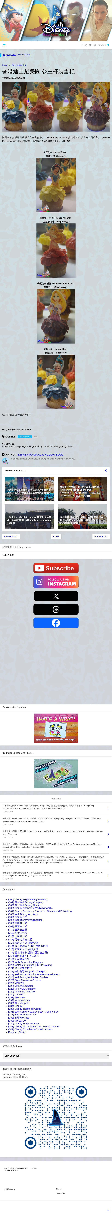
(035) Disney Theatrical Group (24, 1008)
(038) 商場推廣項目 (18, 1017)
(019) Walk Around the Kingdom (25, 962)
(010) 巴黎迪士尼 (17, 929)
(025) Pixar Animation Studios (24, 980)
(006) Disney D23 (17, 917)
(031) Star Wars (16, 997)
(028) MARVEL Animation (22, 988)
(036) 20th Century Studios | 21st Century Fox (33, 1011)
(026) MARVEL (16, 983)
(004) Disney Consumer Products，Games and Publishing (40, 911)
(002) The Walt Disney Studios (24, 905)
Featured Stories (17, 1032)
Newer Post (11, 536)
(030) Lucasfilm (16, 994)
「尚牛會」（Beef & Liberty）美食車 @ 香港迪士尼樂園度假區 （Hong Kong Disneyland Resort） (29, 520)
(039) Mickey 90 (17, 1020)
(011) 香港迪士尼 (19, 65)
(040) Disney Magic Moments (24, 1023)
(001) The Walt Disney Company (26, 902)
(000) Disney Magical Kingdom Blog (27, 899)
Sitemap (59, 1189)
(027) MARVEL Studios (20, 986)
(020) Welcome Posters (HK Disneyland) (30, 965)
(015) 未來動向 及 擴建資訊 (23, 949)
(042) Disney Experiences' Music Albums (30, 1029)
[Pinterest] (95, 45)
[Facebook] (82, 45)
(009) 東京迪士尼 (17, 926)
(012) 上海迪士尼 (17, 936)
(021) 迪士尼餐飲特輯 (20, 968)
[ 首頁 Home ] (10, 1189)
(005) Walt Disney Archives (23, 914)
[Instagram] (86, 45)
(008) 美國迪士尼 (17, 923)
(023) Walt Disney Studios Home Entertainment (34, 974)
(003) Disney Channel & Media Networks (30, 908)
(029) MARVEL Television (22, 991)
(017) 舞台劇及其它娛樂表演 (23, 955)
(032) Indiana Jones (19, 1000)
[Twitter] (90, 45)
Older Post (101, 536)
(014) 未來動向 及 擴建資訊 (23, 942)
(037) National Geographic (22, 1014)
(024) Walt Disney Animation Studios (28, 977)
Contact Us (60, 1194)
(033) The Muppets (18, 1003)
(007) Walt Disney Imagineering (25, 920)
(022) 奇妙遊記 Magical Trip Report (27, 971)
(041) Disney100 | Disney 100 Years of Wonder (33, 1026)
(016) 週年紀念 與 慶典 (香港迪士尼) (28, 952)
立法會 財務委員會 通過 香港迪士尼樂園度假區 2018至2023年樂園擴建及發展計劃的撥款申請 (28, 493)
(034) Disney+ (16, 1006)
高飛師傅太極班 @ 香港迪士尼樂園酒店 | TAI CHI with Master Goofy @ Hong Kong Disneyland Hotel (81, 520)
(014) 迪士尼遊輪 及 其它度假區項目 (28, 946)
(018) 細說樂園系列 (18, 959)
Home (4, 65)
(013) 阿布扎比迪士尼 (20, 939)
